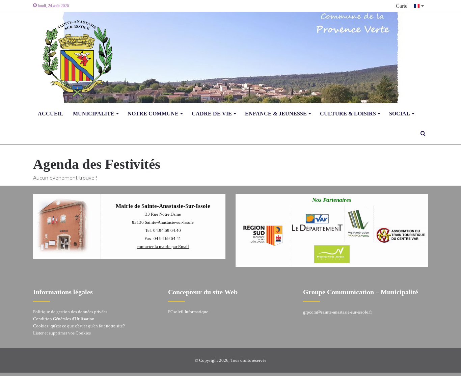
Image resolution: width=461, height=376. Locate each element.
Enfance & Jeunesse (276, 113)
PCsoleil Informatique (188, 311)
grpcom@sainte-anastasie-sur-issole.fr (337, 312)
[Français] (419, 6)
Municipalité (93, 113)
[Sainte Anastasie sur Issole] (75, 58)
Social (399, 113)
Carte (401, 6)
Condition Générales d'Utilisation (63, 318)
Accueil (50, 113)
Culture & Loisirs (348, 113)
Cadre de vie (212, 113)
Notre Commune (153, 113)
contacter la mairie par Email (163, 246)
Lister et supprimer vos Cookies (62, 332)
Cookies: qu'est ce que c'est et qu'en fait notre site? (79, 325)
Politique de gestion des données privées (70, 311)
